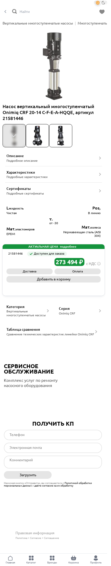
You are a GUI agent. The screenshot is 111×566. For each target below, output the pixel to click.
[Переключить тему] (100, 3)
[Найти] (15, 11)
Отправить (78, 475)
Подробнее (25, 396)
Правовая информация (34, 533)
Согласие (35, 538)
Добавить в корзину (53, 279)
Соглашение (51, 538)
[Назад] (5, 11)
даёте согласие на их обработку (53, 485)
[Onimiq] (18, 262)
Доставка (29, 271)
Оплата (77, 271)
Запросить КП (53, 288)
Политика (21, 538)
